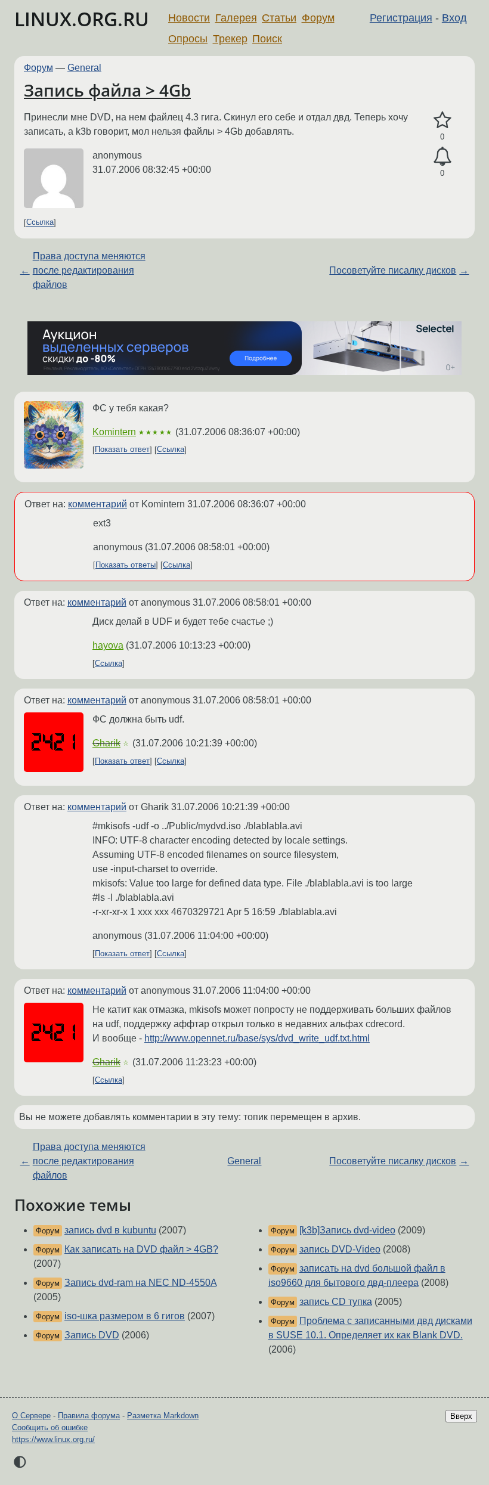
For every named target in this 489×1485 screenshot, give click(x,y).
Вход (454, 18)
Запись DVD (91, 1335)
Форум (318, 18)
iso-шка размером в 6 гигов (124, 1316)
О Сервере (31, 1415)
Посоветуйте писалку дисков (392, 270)
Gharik (106, 743)
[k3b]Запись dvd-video (347, 1230)
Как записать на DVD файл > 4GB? (141, 1249)
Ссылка (40, 222)
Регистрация (401, 18)
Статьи (279, 18)
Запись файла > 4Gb (107, 90)
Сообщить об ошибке (50, 1427)
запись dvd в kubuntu (110, 1230)
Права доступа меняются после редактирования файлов (89, 270)
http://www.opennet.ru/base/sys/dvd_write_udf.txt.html (257, 1038)
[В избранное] (442, 120)
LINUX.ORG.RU (81, 19)
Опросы (188, 39)
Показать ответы (125, 564)
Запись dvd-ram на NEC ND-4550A (140, 1283)
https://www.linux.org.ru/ (53, 1439)
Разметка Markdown (163, 1415)
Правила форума (89, 1415)
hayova (107, 645)
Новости (189, 18)
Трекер (230, 39)
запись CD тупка (335, 1302)
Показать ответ (122, 449)
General (84, 68)
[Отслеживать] (442, 157)
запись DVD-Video (339, 1249)
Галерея (236, 18)
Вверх (461, 1416)
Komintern (114, 432)
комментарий (97, 504)
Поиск (267, 39)
